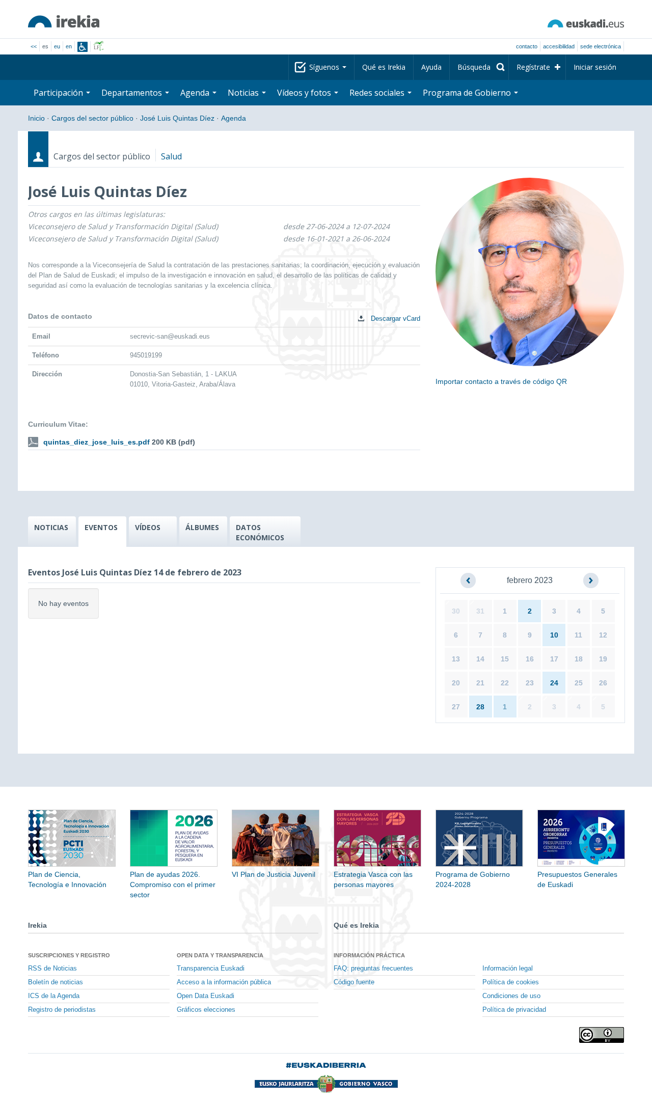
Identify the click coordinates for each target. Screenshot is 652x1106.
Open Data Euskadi (205, 996)
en (69, 46)
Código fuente (354, 982)
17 (554, 659)
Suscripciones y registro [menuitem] (69, 955)
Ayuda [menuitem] (431, 67)
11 (578, 635)
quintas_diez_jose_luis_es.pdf (96, 442)
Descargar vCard (394, 318)
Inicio (36, 118)
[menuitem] (479, 67)
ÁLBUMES (202, 527)
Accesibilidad (559, 46)
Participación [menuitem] (59, 92)
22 (505, 683)
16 (530, 659)
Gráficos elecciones (206, 1009)
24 (554, 683)
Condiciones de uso (511, 996)
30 (456, 611)
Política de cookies (510, 982)
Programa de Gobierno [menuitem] (468, 92)
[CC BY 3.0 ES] (601, 1035)
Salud (171, 156)
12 (603, 635)
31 (480, 611)
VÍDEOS (147, 527)
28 (480, 707)
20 (456, 683)
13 (456, 659)
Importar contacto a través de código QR (501, 381)
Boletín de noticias (55, 982)
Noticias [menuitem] (244, 92)
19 (603, 659)
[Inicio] (63, 21)
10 (554, 635)
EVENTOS (101, 527)
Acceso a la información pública (224, 982)
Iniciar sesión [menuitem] (595, 67)
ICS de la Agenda (53, 996)
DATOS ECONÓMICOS (260, 532)
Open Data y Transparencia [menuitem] (220, 955)
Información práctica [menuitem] (369, 955)
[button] (468, 580)
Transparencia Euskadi (210, 968)
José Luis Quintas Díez (177, 118)
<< (34, 46)
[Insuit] (82, 47)
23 (530, 683)
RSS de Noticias (52, 968)
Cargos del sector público (92, 118)
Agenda (233, 118)
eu (57, 46)
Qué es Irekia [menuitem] (383, 67)
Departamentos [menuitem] (132, 92)
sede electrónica (600, 46)
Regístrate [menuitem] (533, 67)
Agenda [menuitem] (195, 92)
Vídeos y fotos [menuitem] (305, 92)
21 (480, 683)
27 (456, 707)
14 (480, 659)
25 (579, 683)
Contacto (526, 46)
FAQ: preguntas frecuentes (373, 968)
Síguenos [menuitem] (325, 67)
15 (505, 659)
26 (603, 683)
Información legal (507, 968)
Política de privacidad (514, 1009)
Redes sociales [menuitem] (377, 92)
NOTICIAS (51, 527)
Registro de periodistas (62, 1009)
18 (579, 659)
